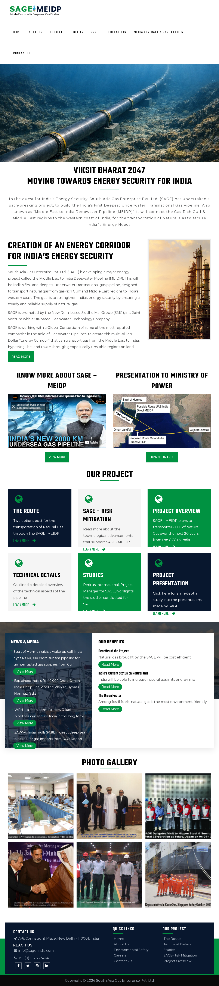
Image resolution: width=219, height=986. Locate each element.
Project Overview (177, 961)
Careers (120, 955)
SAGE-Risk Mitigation (180, 955)
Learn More (21, 541)
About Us (121, 944)
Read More (21, 357)
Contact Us (123, 961)
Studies (169, 950)
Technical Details (177, 944)
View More (57, 457)
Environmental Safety (131, 950)
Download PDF (162, 457)
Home (119, 939)
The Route (172, 939)
